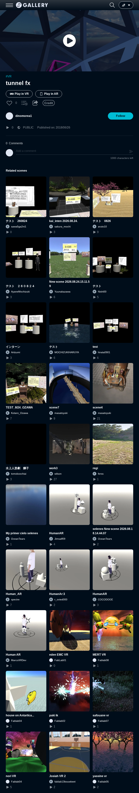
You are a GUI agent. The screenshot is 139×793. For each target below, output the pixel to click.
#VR (9, 76)
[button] (112, 5)
